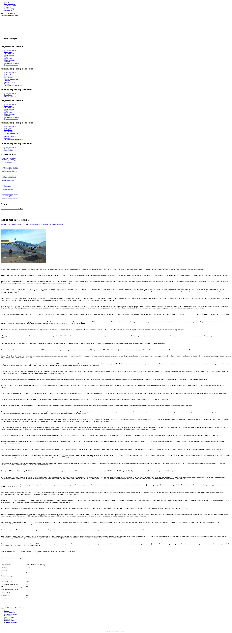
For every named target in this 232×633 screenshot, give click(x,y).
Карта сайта (8, 10)
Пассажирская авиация (11, 63)
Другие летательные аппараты (13, 85)
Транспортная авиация (11, 65)
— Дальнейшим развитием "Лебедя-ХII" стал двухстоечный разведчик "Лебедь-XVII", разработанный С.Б (10, 160)
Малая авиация (9, 55)
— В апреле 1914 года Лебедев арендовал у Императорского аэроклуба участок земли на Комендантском (10, 187)
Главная (6, 2)
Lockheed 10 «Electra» (15, 224)
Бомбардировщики (10, 50)
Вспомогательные (9, 82)
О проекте (7, 7)
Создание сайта (9, 620)
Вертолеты (7, 61)
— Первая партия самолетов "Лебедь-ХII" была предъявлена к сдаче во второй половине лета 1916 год (9, 178)
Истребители (8, 58)
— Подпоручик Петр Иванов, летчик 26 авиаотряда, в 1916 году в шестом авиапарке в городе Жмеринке (10, 196)
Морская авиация (9, 60)
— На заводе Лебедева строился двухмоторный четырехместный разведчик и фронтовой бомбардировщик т (10, 169)
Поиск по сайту (9, 9)
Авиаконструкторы (10, 5)
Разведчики (8, 52)
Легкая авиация (9, 53)
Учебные (7, 80)
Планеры (7, 84)
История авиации (9, 4)
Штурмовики (8, 57)
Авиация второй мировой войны (53, 224)
